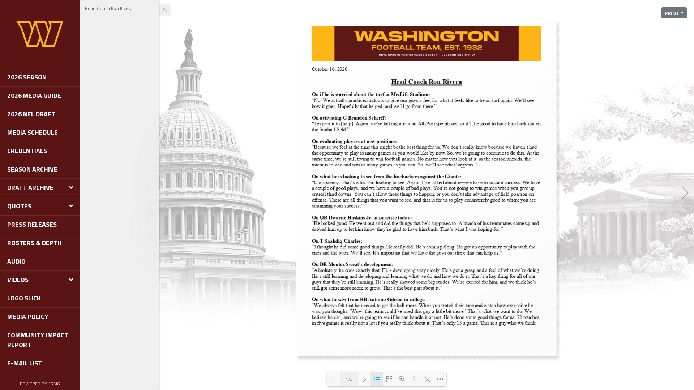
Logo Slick (23, 298)
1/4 (349, 379)
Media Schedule (32, 132)
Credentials (27, 151)
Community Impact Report (37, 340)
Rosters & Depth (34, 243)
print (672, 13)
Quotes (19, 206)
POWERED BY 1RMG (40, 383)
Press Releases (32, 224)
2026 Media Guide (34, 95)
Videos (18, 280)
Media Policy (27, 316)
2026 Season (27, 77)
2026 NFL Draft (31, 114)
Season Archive (32, 169)
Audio (16, 261)
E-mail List (24, 363)
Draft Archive (30, 187)
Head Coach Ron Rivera (109, 8)
